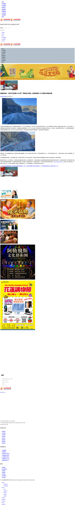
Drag (3, 35)
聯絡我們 (3, 467)
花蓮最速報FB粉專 (5, 455)
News (3, 487)
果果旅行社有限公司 (6, 453)
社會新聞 (4, 5)
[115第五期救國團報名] (9, 198)
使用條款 (3, 474)
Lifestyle (3, 499)
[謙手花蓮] (17, 219)
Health (5, 496)
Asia (4, 489)
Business (5, 490)
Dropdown (4, 37)
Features (4, 39)
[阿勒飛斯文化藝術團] (17, 279)
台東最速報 (4, 450)
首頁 (3, 1)
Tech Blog (6, 485)
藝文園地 (4, 14)
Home (3, 482)
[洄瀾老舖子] (9, 243)
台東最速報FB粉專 (5, 457)
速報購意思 (4, 451)
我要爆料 (3, 470)
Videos (3, 32)
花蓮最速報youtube (6, 458)
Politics (5, 494)
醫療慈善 (4, 11)
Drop (3, 34)
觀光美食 (4, 9)
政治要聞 (4, 3)
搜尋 (1, 27)
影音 (3, 16)
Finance (3, 501)
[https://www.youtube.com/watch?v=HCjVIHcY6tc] (9, 89)
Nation (3, 40)
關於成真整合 (4, 469)
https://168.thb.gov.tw (58, 161)
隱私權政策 (4, 475)
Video (3, 502)
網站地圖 (3, 477)
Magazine (6, 484)
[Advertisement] (26, 183)
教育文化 (4, 7)
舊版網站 (3, 431)
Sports (3, 497)
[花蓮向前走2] (9, 229)
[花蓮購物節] (17, 330)
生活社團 (4, 13)
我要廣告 (3, 472)
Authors (3, 504)
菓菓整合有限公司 (5, 460)
